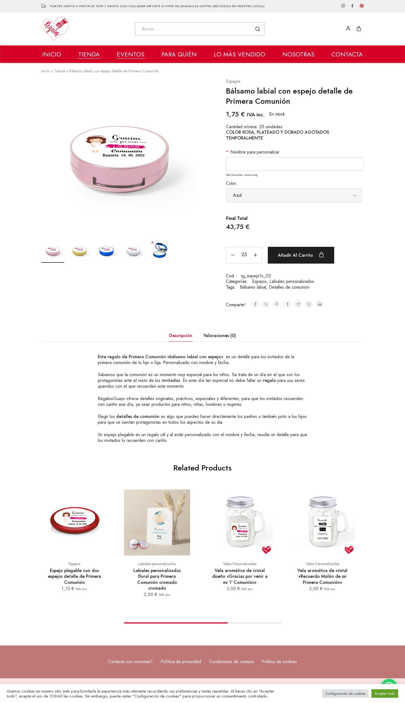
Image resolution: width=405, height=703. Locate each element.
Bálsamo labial (253, 287)
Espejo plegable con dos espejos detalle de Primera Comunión (74, 576)
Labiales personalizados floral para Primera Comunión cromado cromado (157, 579)
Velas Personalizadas (239, 563)
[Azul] (294, 195)
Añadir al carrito (296, 255)
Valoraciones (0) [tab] (219, 335)
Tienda (59, 71)
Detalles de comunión (289, 287)
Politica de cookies (279, 661)
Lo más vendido (239, 54)
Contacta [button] (347, 54)
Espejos (233, 81)
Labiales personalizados (291, 281)
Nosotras (298, 54)
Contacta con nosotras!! (130, 661)
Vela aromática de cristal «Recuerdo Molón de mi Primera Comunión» (322, 576)
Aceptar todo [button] (385, 693)
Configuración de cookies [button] (345, 693)
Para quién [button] (179, 54)
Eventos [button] (130, 54)
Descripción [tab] (180, 335)
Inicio (51, 54)
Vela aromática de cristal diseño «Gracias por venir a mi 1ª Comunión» (240, 576)
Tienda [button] (89, 54)
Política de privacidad (181, 661)
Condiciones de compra (231, 661)
